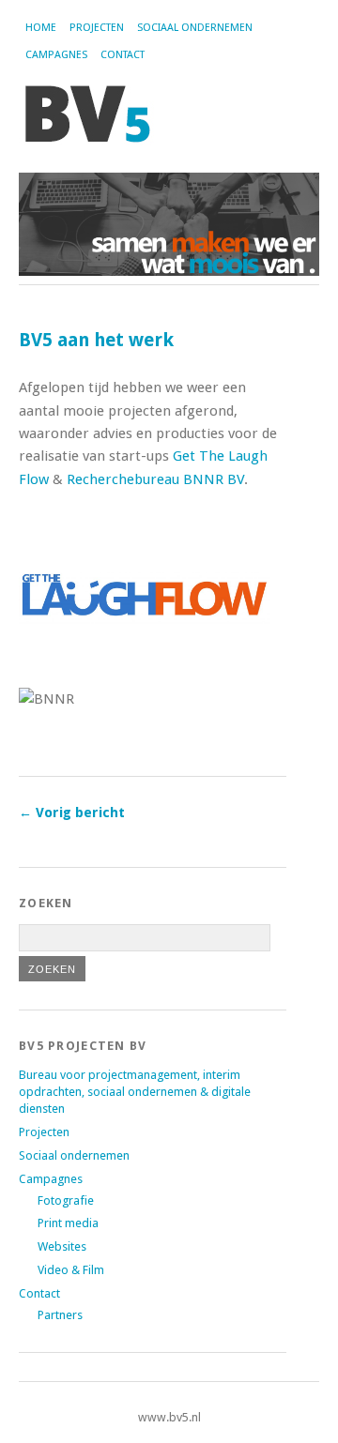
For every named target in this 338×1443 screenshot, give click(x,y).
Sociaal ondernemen (195, 28)
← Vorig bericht (72, 812)
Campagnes (56, 55)
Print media (68, 1223)
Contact (122, 55)
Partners (60, 1315)
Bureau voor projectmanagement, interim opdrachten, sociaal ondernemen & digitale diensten (135, 1092)
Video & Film (71, 1270)
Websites (62, 1246)
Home (40, 28)
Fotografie (66, 1200)
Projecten (96, 28)
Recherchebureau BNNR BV (155, 479)
